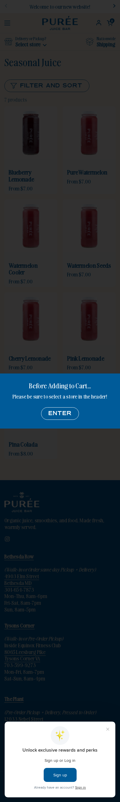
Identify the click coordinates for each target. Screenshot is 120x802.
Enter (60, 413)
